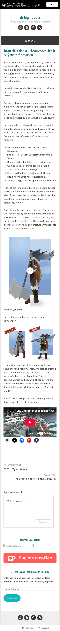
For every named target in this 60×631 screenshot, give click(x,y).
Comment (43, 522)
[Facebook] (26, 27)
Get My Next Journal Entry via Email (30, 571)
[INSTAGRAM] (20, 617)
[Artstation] (39, 27)
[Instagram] (20, 27)
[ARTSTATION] (39, 617)
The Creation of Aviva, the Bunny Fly (35, 476)
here (11, 73)
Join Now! (12, 598)
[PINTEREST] (33, 617)
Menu (31, 40)
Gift (52, 5)
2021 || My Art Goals (15, 467)
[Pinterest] (33, 27)
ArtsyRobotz (30, 17)
